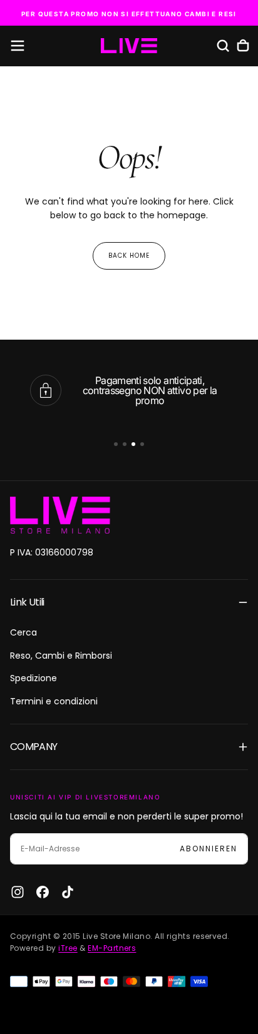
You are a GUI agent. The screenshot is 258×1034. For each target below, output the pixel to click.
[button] (17, 45)
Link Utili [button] (27, 602)
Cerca (23, 632)
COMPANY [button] (34, 746)
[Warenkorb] (242, 46)
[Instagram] (17, 892)
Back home (129, 255)
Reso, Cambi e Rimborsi (61, 655)
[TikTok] (67, 892)
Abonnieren (208, 848)
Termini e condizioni (54, 701)
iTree (67, 948)
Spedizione (33, 678)
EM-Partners (112, 948)
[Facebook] (42, 892)
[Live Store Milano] (60, 515)
